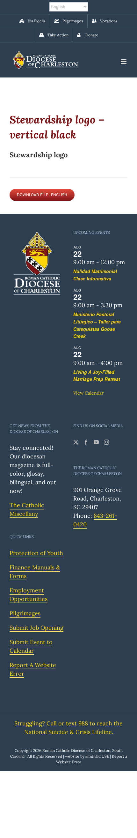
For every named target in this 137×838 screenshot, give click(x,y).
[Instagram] (106, 442)
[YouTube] (96, 442)
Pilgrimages (25, 613)
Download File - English (42, 194)
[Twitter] (75, 442)
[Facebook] (86, 442)
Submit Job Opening (36, 627)
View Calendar (88, 393)
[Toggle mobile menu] (124, 61)
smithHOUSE (97, 756)
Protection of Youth (36, 553)
